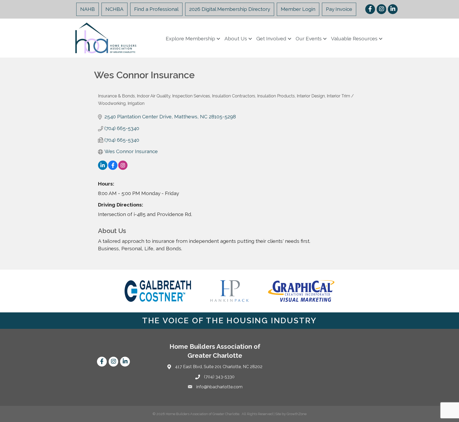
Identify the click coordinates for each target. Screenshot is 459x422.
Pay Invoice (339, 9)
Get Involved (271, 38)
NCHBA (114, 9)
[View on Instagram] (123, 168)
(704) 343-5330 (219, 376)
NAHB (87, 9)
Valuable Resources (354, 38)
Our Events (309, 38)
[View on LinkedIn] (102, 168)
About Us (235, 38)
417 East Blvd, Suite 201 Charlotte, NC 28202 (218, 366)
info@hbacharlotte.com (219, 386)
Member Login (298, 9)
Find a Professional (156, 9)
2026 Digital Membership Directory (229, 9)
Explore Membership (190, 38)
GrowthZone (297, 414)
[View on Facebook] (112, 168)
